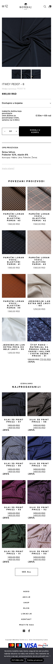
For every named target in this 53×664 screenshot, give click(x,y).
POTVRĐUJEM (18, 660)
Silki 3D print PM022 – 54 (39, 465)
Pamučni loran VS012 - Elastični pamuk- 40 (39, 261)
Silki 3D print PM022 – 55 (14, 465)
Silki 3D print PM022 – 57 (14, 421)
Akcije (26, 597)
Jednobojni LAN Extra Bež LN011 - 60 (39, 303)
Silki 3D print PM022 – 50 (39, 553)
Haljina (14, 158)
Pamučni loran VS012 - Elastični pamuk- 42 (39, 217)
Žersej (34, 158)
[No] (49, 656)
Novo (26, 591)
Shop (26, 602)
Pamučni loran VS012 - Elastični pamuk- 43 (13, 217)
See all (26, 572)
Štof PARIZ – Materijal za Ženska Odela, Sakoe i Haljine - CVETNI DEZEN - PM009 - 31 (39, 350)
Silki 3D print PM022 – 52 (39, 509)
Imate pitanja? (8, 169)
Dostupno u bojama (12, 103)
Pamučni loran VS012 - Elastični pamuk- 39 (13, 304)
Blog (26, 608)
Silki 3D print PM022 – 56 (39, 421)
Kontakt (26, 619)
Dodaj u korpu (35, 131)
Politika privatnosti (35, 660)
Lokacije (26, 614)
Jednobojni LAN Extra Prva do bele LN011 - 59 (14, 347)
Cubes (45, 640)
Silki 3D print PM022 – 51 (14, 553)
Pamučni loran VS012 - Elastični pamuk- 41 (13, 261)
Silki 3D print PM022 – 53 (14, 509)
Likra (20, 158)
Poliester (27, 158)
